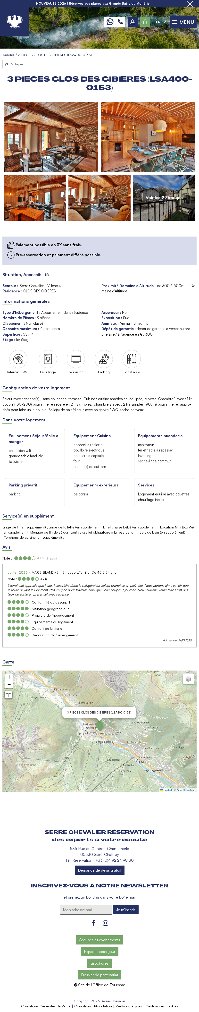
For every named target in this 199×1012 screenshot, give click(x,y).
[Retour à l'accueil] (14, 21)
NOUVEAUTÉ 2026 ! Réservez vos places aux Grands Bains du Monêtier (93, 3)
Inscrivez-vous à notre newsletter (99, 886)
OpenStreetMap (186, 790)
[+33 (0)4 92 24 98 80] (120, 22)
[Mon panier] (145, 22)
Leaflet (167, 790)
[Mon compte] (133, 22)
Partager (16, 64)
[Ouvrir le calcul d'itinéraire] (8, 694)
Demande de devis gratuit (99, 870)
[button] (145, 22)
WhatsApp (110, 22)
